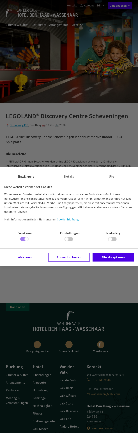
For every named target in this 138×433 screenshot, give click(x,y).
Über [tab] (112, 176)
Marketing (113, 233)
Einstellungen (70, 233)
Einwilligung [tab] (26, 176)
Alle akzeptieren (113, 257)
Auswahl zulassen (69, 257)
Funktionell (25, 233)
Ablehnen (25, 257)
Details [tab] (69, 176)
